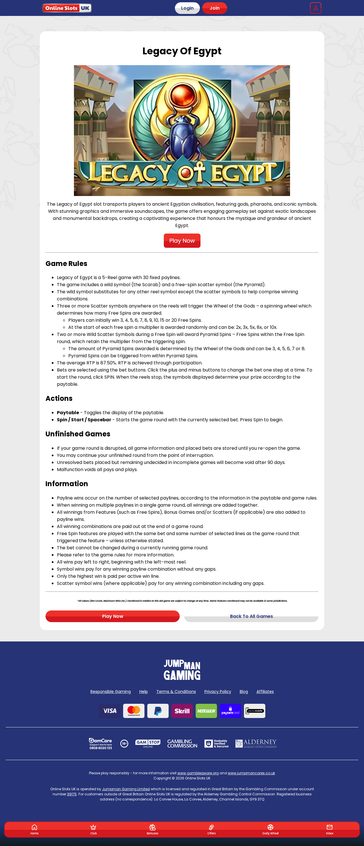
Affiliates (265, 691)
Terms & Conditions (176, 691)
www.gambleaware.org (198, 773)
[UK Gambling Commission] (182, 744)
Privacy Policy (217, 691)
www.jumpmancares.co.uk (251, 773)
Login (187, 8)
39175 (72, 794)
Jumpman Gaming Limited (126, 789)
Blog (244, 691)
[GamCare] (100, 743)
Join (215, 8)
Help (143, 691)
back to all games (251, 616)
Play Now (112, 616)
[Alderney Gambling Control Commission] (256, 744)
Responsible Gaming (110, 691)
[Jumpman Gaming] (182, 678)
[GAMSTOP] (148, 744)
